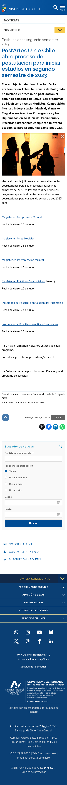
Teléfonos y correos (44, 753)
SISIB (14, 767)
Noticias (11, 20)
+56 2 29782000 (19, 753)
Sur (53, 742)
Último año (15, 490)
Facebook (49, 427)
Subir (5, 417)
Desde (8, 496)
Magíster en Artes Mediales (18, 238)
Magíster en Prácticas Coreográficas (23, 281)
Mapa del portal (26, 757)
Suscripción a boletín (25, 559)
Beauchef (44, 737)
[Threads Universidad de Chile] (27, 641)
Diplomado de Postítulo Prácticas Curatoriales (30, 324)
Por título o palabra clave (19, 453)
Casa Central (44, 730)
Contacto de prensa (24, 552)
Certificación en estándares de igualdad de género (34, 709)
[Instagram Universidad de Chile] (27, 632)
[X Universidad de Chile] (16, 641)
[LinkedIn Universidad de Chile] (50, 641)
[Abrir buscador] (55, 8)
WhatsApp (62, 427)
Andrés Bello (28, 737)
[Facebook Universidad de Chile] (39, 641)
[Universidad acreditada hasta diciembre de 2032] (35, 690)
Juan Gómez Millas (38, 742)
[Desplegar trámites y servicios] (62, 578)
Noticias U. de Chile (23, 544)
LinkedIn (55, 427)
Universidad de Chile (31, 767)
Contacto (44, 757)
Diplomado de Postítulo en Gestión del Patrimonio (32, 302)
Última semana (17, 477)
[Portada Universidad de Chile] (22, 7)
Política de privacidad (33, 772)
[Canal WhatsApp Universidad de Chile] (16, 632)
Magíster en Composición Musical (22, 217)
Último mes (15, 484)
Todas (12, 471)
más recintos (33, 746)
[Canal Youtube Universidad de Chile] (39, 632)
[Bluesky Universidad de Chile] (50, 632)
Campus (15, 737)
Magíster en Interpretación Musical (23, 260)
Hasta (8, 509)
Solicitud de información (33, 666)
